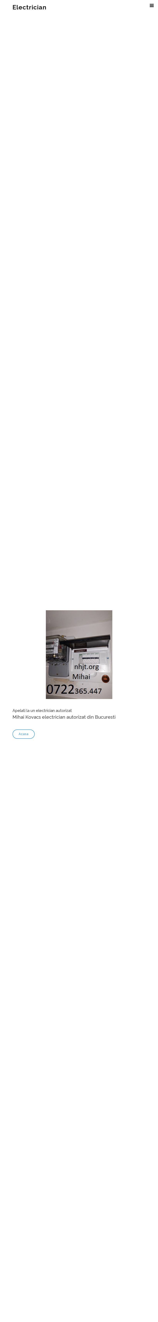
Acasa (24, 734)
